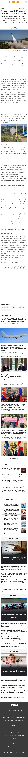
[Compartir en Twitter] (12, 56)
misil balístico (13, 307)
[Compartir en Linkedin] (15, 56)
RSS (23, 720)
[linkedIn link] (21, 711)
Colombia (8, 717)
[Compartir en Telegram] (18, 56)
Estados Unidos (19, 717)
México (24, 717)
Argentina (6, 735)
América (4, 717)
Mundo (2, 8)
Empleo (14, 728)
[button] (2, 1)
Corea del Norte (5, 307)
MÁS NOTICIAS (14, 459)
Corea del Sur (21, 307)
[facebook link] (7, 711)
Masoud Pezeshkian (20, 4)
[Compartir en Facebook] (9, 56)
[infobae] (14, 2)
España (13, 717)
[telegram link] (18, 711)
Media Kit (14, 738)
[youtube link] (15, 711)
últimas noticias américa (7, 309)
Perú (5, 720)
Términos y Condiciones (9, 746)
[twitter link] (10, 711)
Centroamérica (10, 720)
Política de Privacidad (19, 746)
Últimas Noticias (17, 720)
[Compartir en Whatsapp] (6, 56)
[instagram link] (13, 711)
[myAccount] (26, 2)
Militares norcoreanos (10, 4)
